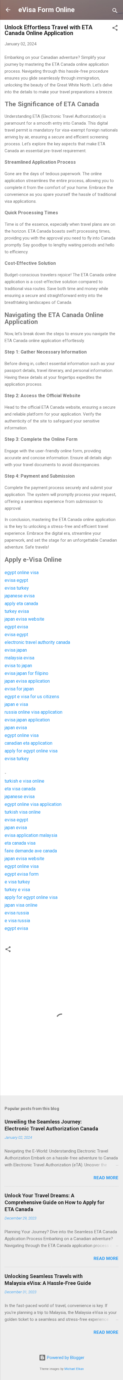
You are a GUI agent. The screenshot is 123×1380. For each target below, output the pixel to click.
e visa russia (17, 920)
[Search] (115, 11)
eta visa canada (20, 789)
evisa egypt (16, 580)
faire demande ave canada (31, 851)
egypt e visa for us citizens (32, 696)
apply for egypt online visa (31, 751)
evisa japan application (27, 720)
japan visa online (21, 905)
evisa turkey (17, 588)
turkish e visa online (24, 781)
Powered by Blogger (65, 1357)
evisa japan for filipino (26, 673)
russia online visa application (33, 712)
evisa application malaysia (31, 835)
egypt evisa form (22, 874)
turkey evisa (17, 611)
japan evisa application (27, 681)
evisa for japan (19, 689)
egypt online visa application (33, 804)
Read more (106, 1177)
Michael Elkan (74, 1369)
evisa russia (17, 913)
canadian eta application (28, 743)
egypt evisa (16, 627)
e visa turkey (17, 882)
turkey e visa (17, 889)
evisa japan (16, 650)
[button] (115, 28)
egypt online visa (22, 572)
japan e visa (16, 704)
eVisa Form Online (46, 10)
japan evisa (16, 727)
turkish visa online (23, 812)
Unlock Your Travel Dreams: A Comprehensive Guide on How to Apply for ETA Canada (54, 1202)
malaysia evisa (19, 658)
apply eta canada (21, 603)
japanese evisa (20, 596)
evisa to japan (18, 665)
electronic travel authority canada (37, 642)
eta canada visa (20, 843)
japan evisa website (24, 619)
